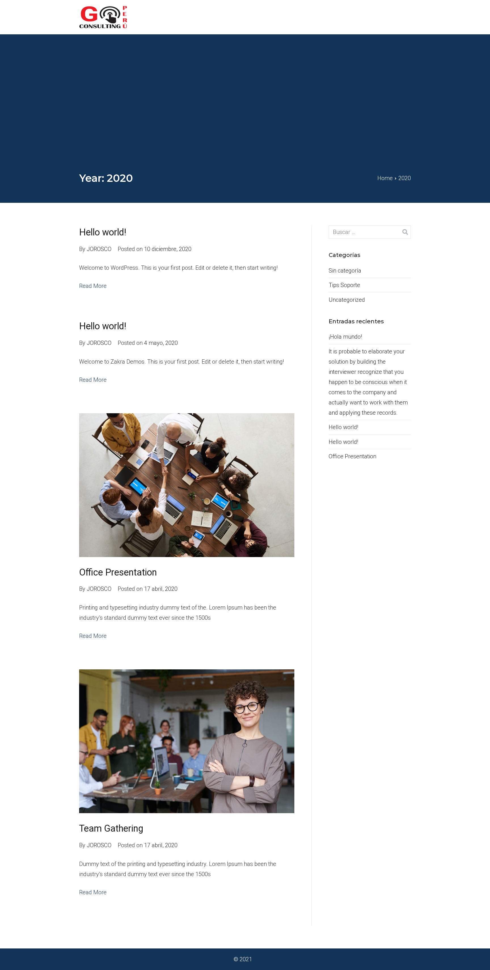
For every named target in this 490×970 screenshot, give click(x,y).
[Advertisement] (245, 128)
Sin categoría (345, 270)
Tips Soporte (344, 285)
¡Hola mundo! (345, 336)
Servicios (359, 17)
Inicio (285, 17)
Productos (317, 17)
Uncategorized (347, 299)
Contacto (399, 17)
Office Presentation (118, 572)
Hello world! (102, 232)
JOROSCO (99, 249)
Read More (93, 285)
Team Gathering (111, 828)
